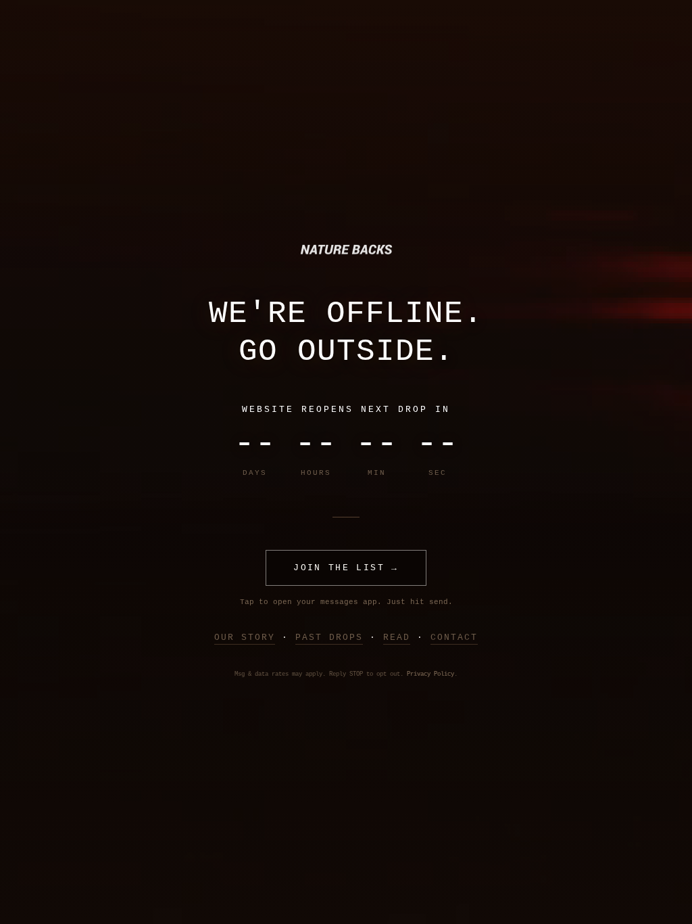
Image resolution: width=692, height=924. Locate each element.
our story (244, 637)
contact (454, 637)
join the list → (345, 568)
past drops (329, 637)
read (396, 637)
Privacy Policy (430, 674)
